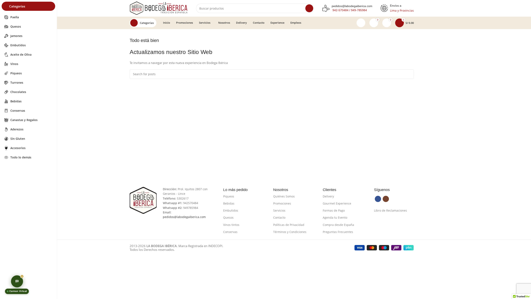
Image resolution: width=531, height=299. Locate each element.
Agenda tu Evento (335, 217)
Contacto (279, 217)
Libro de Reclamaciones (390, 210)
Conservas (230, 232)
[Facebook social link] (378, 199)
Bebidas (228, 203)
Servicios (279, 210)
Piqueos (228, 196)
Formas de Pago (334, 210)
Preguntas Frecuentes (338, 232)
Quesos (228, 217)
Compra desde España (338, 225)
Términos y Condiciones (289, 232)
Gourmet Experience (337, 203)
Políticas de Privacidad (288, 225)
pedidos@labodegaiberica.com (352, 6)
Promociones (282, 203)
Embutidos (230, 210)
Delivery (328, 196)
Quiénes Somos (284, 196)
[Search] (309, 8)
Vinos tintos (231, 225)
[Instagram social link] (386, 199)
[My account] (360, 23)
